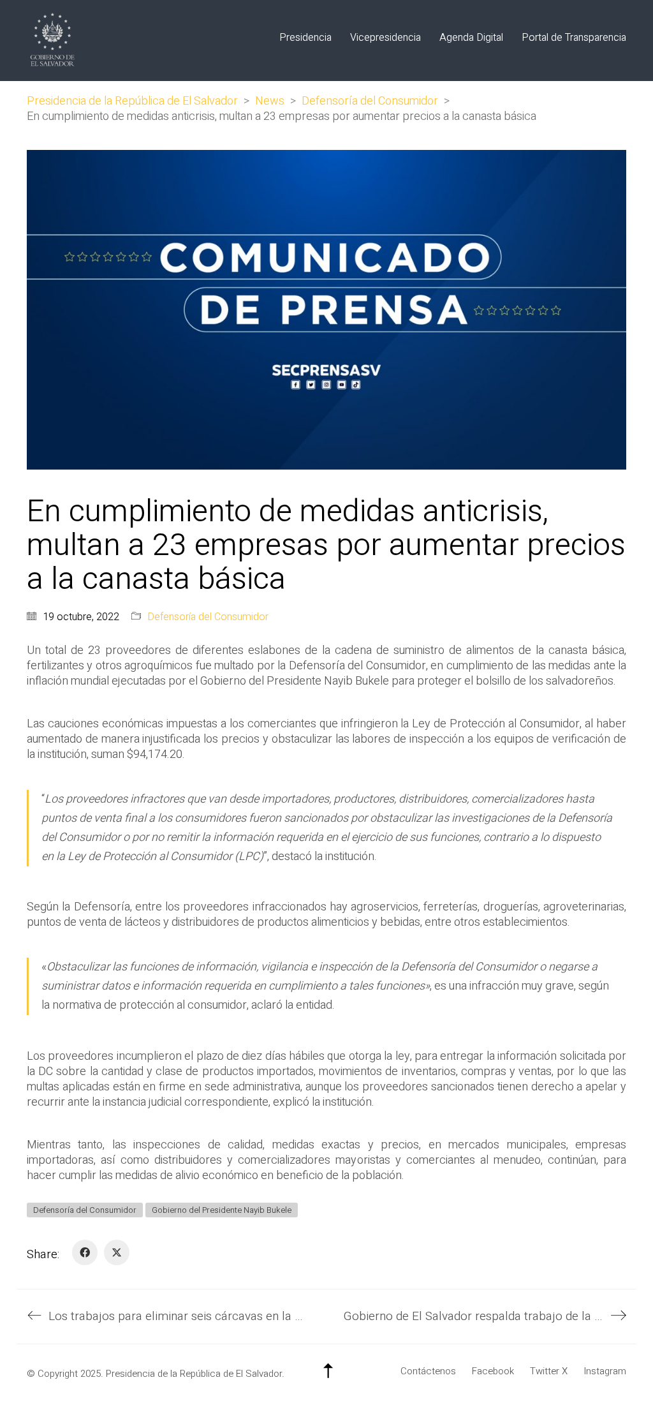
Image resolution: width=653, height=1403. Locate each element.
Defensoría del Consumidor (207, 617)
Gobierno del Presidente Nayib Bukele (221, 1210)
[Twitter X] (116, 1252)
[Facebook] (85, 1252)
